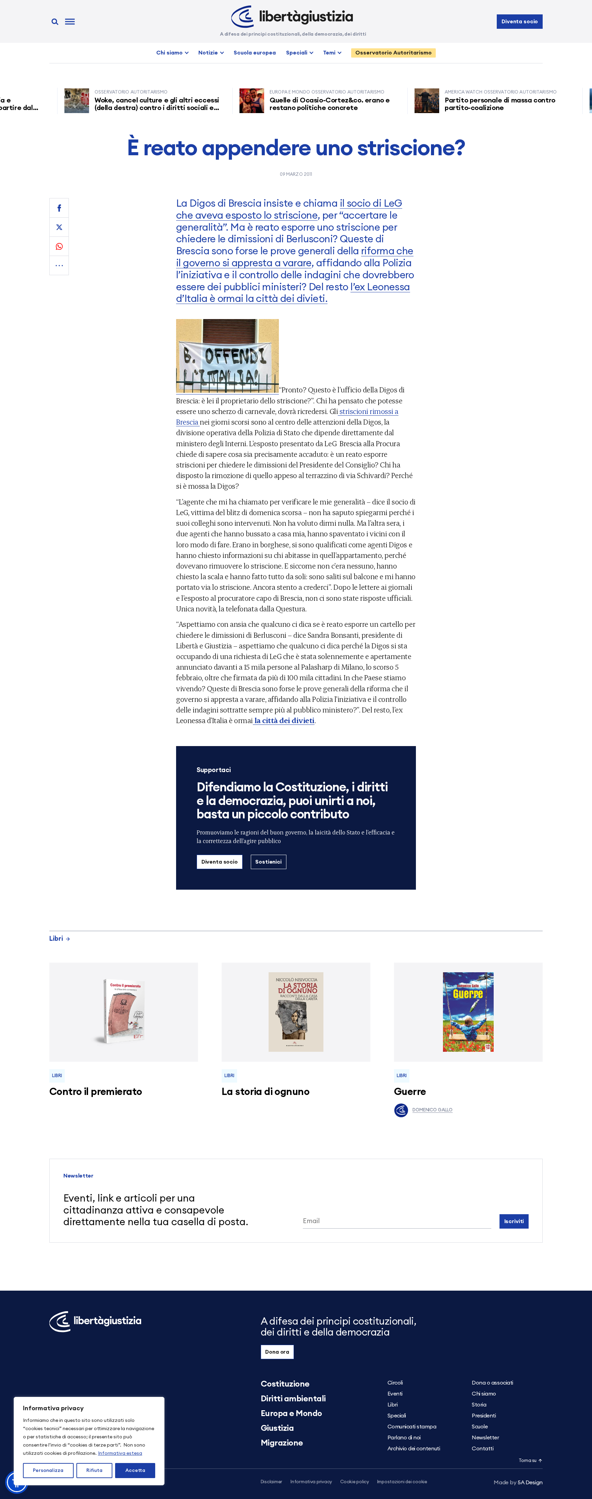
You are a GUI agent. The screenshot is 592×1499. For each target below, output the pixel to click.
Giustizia (277, 1428)
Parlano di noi (404, 1437)
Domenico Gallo (432, 1110)
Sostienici (268, 862)
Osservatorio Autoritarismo (393, 53)
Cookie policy (354, 1482)
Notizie (208, 53)
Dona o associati (492, 1383)
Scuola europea (255, 53)
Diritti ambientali (293, 1399)
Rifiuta (94, 1470)
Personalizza (48, 1470)
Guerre (410, 1092)
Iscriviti (514, 1221)
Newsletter (485, 1437)
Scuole (480, 1426)
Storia (479, 1404)
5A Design (518, 1482)
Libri (56, 939)
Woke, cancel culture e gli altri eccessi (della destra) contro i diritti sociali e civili (129, 108)
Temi (329, 53)
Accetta (135, 1470)
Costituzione (285, 1384)
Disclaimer (271, 1482)
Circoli (395, 1383)
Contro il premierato (95, 1092)
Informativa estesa (120, 1453)
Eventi (395, 1394)
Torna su (527, 1461)
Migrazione (282, 1443)
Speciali (296, 53)
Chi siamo (169, 53)
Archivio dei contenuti (413, 1448)
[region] (89, 1441)
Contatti (482, 1448)
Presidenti (484, 1415)
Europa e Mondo (291, 1414)
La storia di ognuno (265, 1092)
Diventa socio (520, 21)
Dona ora (277, 1352)
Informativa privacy (311, 1482)
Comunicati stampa (411, 1426)
